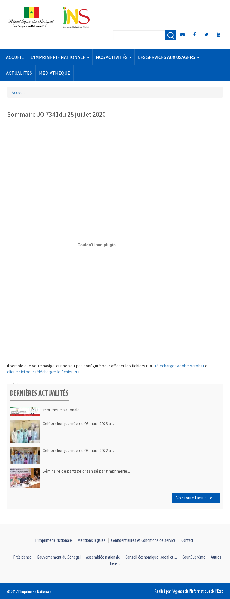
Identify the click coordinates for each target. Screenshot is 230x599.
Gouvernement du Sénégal (59, 557)
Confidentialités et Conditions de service (143, 540)
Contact (187, 540)
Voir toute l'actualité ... (196, 497)
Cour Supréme (193, 557)
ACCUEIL (15, 57)
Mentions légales (91, 540)
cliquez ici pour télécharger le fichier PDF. (44, 371)
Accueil (18, 92)
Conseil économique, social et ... (151, 557)
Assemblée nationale (103, 557)
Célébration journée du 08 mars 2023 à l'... (79, 423)
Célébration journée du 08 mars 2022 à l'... (79, 450)
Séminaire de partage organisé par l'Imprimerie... (86, 471)
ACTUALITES (19, 73)
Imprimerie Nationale (61, 409)
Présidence (22, 557)
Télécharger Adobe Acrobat (180, 365)
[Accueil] (56, 18)
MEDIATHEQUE (54, 73)
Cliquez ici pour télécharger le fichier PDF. (95, 380)
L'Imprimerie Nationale (53, 540)
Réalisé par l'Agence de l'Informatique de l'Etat (189, 591)
